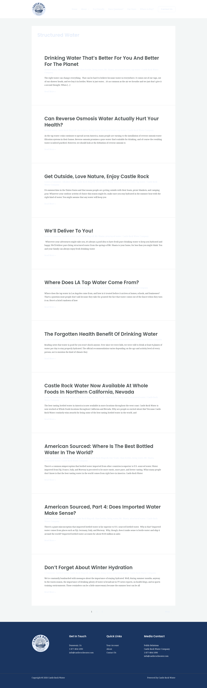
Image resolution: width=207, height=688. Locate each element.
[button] (166, 9)
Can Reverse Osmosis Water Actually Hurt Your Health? (101, 121)
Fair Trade (74, 69)
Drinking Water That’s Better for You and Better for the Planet (101, 61)
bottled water (50, 69)
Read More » (50, 91)
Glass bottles (85, 69)
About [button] (84, 9)
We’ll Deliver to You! (68, 230)
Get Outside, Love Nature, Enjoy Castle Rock (96, 176)
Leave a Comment (52, 182)
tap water (135, 69)
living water (97, 69)
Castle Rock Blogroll (67, 130)
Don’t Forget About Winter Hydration (88, 567)
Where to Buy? (147, 9)
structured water (122, 69)
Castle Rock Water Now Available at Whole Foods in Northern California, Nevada (96, 388)
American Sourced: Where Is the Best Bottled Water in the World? (98, 449)
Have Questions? (115, 9)
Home (74, 9)
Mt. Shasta (109, 69)
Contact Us (111, 652)
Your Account (112, 645)
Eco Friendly (98, 9)
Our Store (131, 9)
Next (168, 611)
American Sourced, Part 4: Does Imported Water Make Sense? (102, 510)
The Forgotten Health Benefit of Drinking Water (101, 334)
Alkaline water (69, 182)
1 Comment (49, 573)
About (109, 649)
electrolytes (63, 69)
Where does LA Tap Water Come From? (91, 282)
